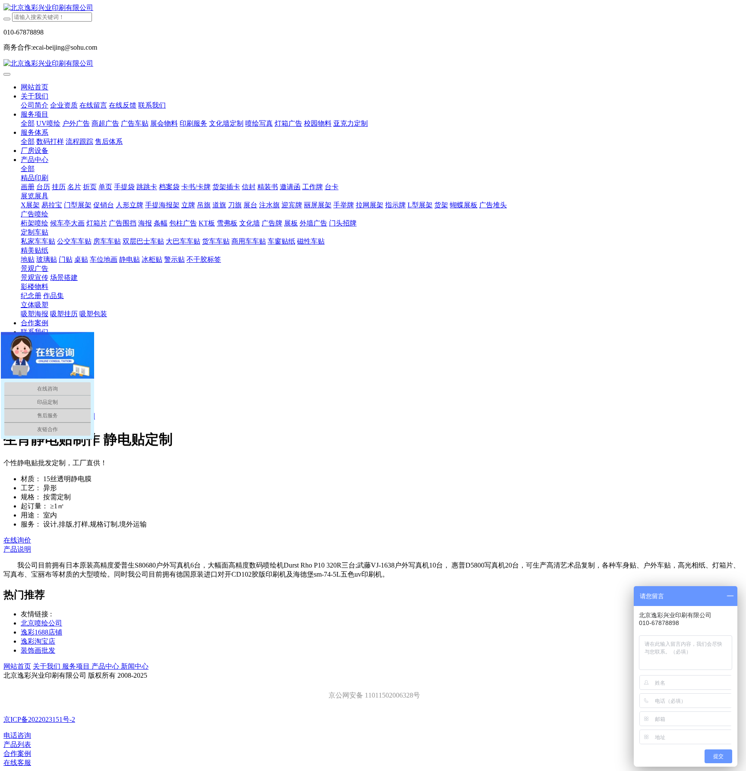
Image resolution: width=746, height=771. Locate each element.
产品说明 (17, 549)
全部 (28, 123)
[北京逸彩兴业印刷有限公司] (373, 8)
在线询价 (17, 540)
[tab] (373, 549)
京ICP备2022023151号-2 (39, 719)
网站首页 (34, 87)
